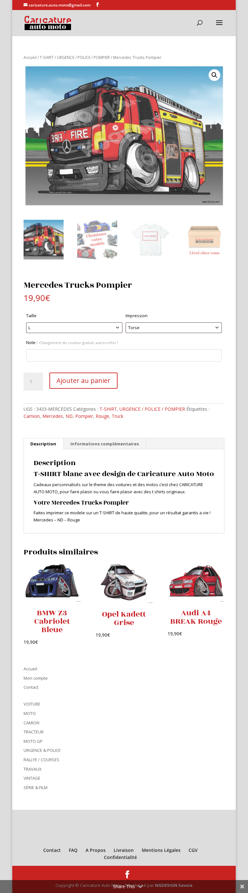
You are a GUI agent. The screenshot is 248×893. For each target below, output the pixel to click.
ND (69, 416)
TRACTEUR (34, 732)
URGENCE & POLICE (42, 750)
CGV (193, 850)
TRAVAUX (33, 769)
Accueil (30, 57)
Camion (32, 416)
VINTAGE (32, 778)
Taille (31, 315)
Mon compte (36, 678)
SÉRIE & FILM (35, 787)
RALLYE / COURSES (41, 760)
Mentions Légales (161, 850)
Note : (72, 342)
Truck (117, 416)
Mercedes (52, 416)
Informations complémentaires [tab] (104, 444)
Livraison (124, 850)
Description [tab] (43, 444)
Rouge (102, 416)
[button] (214, 75)
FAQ (73, 850)
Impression (137, 315)
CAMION (31, 723)
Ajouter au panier (83, 380)
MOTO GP (33, 741)
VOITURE (32, 704)
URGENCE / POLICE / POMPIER (83, 57)
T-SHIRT (47, 57)
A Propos (96, 850)
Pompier (84, 416)
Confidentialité (120, 857)
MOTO (30, 713)
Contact (31, 687)
